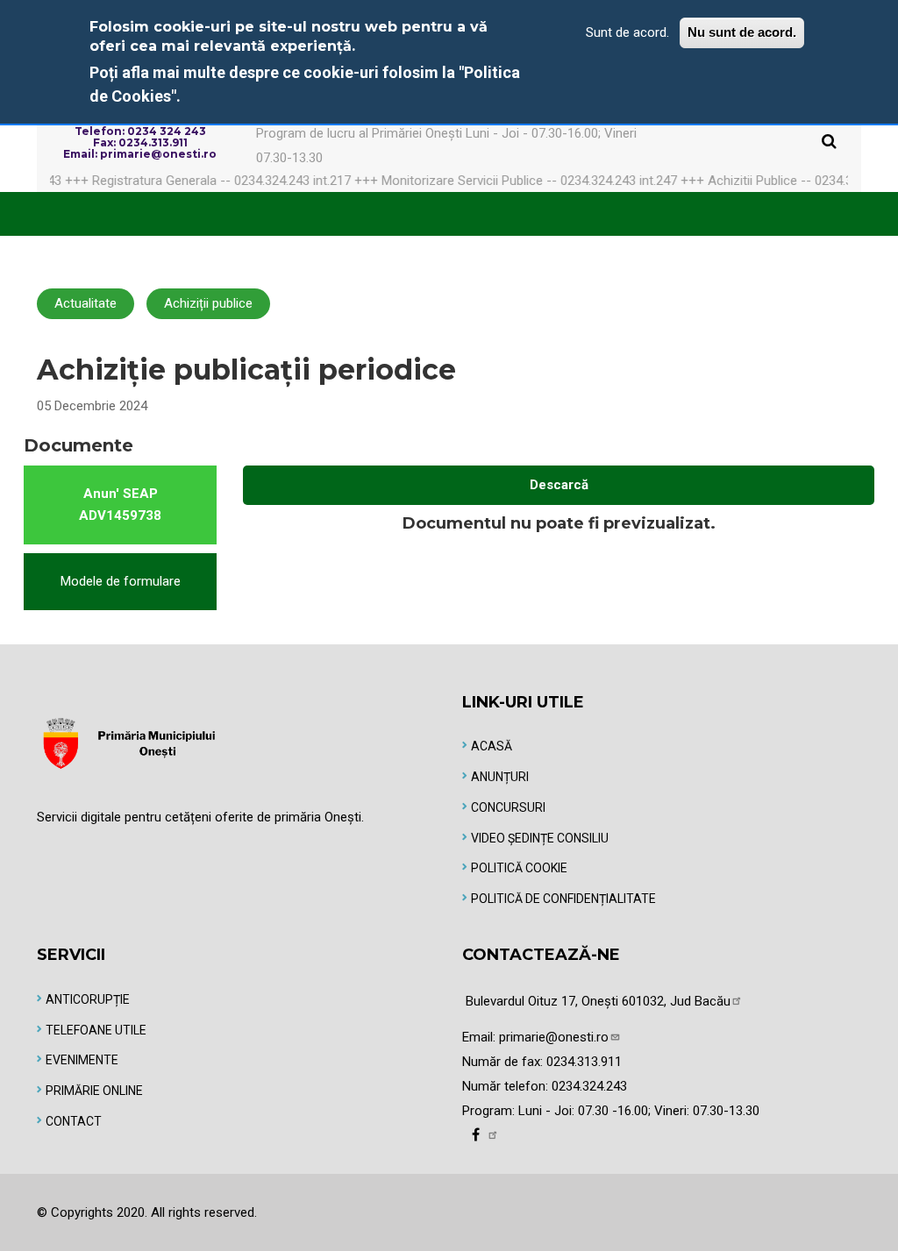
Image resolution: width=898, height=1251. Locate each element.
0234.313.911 (584, 1062)
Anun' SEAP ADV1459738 (120, 504)
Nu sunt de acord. (742, 32)
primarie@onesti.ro (554, 1037)
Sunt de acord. (627, 32)
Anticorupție (88, 999)
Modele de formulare (121, 581)
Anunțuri (500, 777)
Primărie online (94, 1091)
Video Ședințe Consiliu (540, 838)
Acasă (491, 746)
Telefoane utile (96, 1030)
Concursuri (508, 807)
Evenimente (82, 1060)
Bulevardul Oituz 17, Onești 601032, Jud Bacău (598, 1001)
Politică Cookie (519, 868)
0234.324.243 (589, 1086)
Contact (74, 1121)
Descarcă (559, 485)
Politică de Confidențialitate (563, 899)
